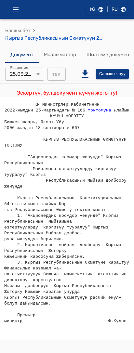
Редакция (19, 67)
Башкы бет (18, 30)
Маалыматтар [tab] (60, 55)
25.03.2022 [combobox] (23, 74)
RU (115, 9)
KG (92, 9)
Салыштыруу (112, 73)
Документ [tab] (22, 55)
